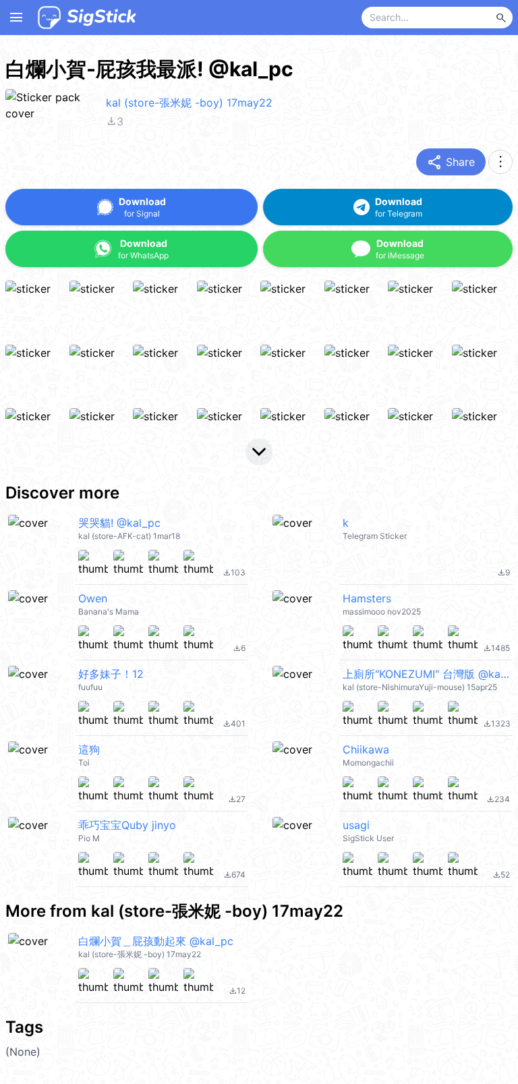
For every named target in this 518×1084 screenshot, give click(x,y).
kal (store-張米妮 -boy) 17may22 (189, 102)
